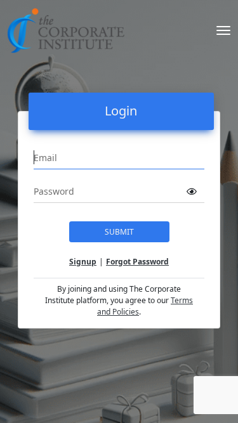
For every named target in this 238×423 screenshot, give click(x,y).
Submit (119, 231)
